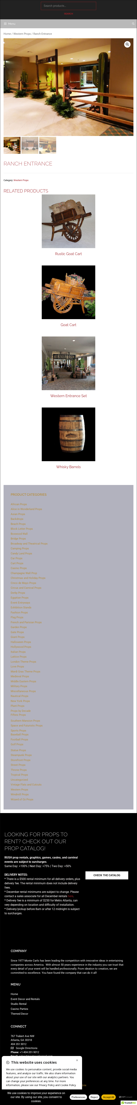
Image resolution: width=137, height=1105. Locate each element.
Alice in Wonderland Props (26, 509)
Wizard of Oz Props (22, 799)
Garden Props (19, 627)
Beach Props (18, 524)
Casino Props (19, 568)
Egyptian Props (20, 597)
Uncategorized (19, 779)
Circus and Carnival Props (26, 587)
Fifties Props (18, 714)
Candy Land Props (21, 553)
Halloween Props (21, 642)
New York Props (20, 701)
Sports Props (18, 730)
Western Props (22, 33)
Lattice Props (19, 656)
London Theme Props (23, 661)
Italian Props (18, 651)
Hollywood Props (21, 646)
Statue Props (18, 750)
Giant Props (18, 637)
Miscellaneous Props (23, 691)
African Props (19, 504)
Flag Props (17, 617)
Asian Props (18, 514)
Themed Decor (19, 1013)
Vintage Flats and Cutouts (26, 784)
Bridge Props (18, 538)
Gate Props (17, 632)
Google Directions (26, 1048)
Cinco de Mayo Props (23, 583)
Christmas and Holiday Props (28, 578)
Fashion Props (19, 612)
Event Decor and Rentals (25, 999)
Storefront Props (21, 760)
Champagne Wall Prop (24, 573)
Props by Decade (21, 711)
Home (7, 33)
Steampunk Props (21, 755)
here (70, 896)
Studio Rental (19, 1004)
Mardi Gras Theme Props (25, 671)
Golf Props (17, 744)
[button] (127, 44)
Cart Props (17, 563)
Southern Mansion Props (25, 720)
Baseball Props (20, 734)
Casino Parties (19, 1009)
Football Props (19, 739)
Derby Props (18, 592)
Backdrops (17, 519)
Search (68, 13)
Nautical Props (19, 696)
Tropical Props (19, 774)
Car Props (16, 558)
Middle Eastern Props (23, 681)
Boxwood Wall (19, 533)
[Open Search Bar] (133, 23)
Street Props (18, 765)
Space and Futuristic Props (27, 725)
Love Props (17, 666)
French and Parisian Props (26, 622)
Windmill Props (20, 794)
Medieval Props (20, 676)
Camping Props (20, 548)
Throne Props (19, 770)
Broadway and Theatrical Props (29, 543)
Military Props (19, 686)
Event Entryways (20, 602)
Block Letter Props (22, 528)
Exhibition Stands (21, 607)
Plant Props (17, 706)
